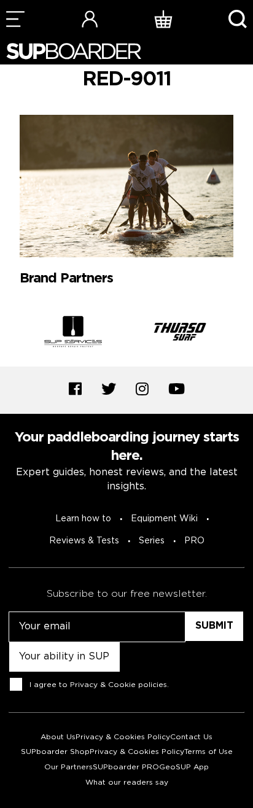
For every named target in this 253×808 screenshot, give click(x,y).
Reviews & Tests (84, 541)
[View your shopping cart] (163, 18)
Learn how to (83, 518)
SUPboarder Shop (55, 751)
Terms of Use (208, 751)
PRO (194, 541)
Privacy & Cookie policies (118, 684)
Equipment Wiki (164, 518)
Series (152, 541)
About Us (58, 737)
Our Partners (68, 767)
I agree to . (99, 684)
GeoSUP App (184, 767)
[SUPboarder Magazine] (73, 51)
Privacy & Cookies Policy (123, 737)
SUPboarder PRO (126, 767)
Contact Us (191, 737)
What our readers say (126, 782)
